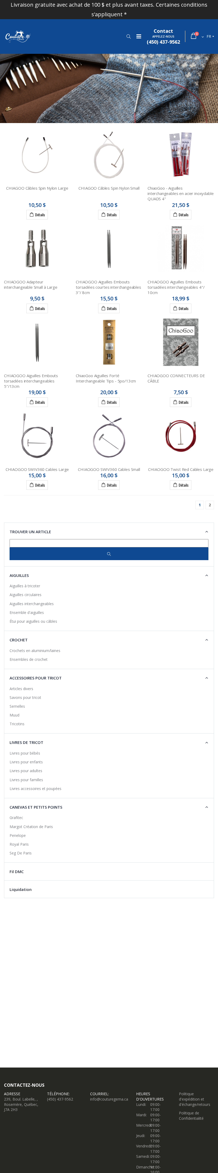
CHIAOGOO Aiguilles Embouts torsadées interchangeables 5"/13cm (31, 381)
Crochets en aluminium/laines (35, 650)
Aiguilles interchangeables (32, 603)
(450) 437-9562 (60, 1099)
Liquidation (21, 889)
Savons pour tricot (25, 697)
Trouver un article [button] (30, 531)
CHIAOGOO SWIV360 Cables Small (109, 469)
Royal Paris (19, 844)
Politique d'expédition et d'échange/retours (194, 1099)
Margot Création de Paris (31, 826)
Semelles (17, 706)
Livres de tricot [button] (26, 742)
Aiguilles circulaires (25, 594)
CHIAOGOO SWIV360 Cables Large (37, 469)
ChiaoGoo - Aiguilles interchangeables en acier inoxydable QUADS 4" (181, 193)
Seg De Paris (21, 853)
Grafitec (16, 817)
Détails (40, 214)
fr (209, 36)
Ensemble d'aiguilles (27, 612)
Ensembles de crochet (29, 659)
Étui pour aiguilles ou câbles (33, 621)
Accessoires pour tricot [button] (36, 678)
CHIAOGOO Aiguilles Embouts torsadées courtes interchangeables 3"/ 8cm (108, 287)
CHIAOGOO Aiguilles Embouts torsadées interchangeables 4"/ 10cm (176, 287)
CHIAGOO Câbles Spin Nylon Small (108, 188)
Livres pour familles (26, 779)
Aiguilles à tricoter (25, 585)
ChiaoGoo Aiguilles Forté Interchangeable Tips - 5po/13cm (106, 378)
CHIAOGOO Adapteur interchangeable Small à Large (30, 284)
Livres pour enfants (26, 761)
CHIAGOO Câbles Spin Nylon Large (37, 188)
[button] (128, 36)
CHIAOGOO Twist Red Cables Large (180, 469)
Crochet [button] (19, 639)
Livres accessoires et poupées (35, 788)
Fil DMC (17, 871)
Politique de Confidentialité (191, 1115)
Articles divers (21, 688)
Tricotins (17, 723)
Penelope (18, 835)
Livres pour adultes (26, 770)
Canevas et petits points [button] (36, 807)
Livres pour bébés (25, 753)
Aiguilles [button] (19, 575)
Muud (14, 715)
